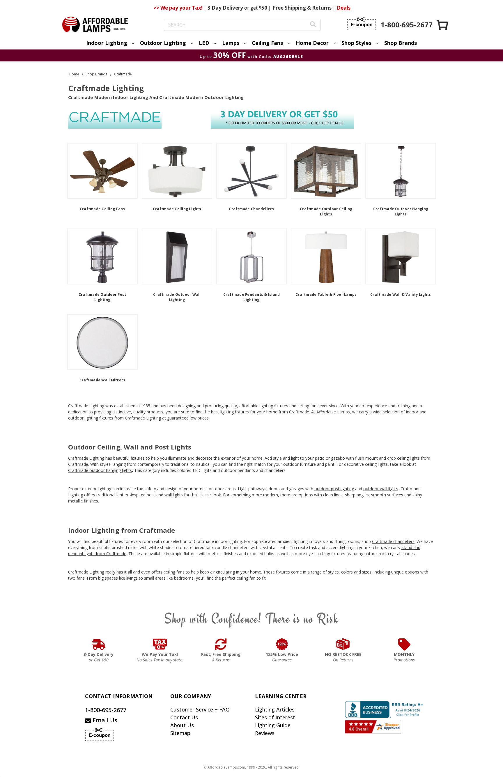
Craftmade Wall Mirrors (102, 380)
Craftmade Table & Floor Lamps (326, 294)
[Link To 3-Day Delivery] (99, 644)
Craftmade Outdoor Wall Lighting (177, 297)
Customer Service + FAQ (200, 709)
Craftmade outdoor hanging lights (100, 470)
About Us (182, 725)
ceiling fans (174, 572)
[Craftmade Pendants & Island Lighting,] (251, 256)
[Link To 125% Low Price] (282, 644)
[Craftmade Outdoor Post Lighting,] (102, 256)
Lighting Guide (273, 725)
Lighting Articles (275, 709)
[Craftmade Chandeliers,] (251, 170)
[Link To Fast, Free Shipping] (221, 644)
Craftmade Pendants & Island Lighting (251, 297)
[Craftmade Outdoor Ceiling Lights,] (326, 170)
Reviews (264, 733)
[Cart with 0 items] (442, 25)
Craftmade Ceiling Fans (102, 208)
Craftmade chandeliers (393, 541)
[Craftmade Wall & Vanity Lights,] (400, 256)
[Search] (313, 25)
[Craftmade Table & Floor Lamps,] (326, 256)
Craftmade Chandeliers (251, 208)
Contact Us (184, 717)
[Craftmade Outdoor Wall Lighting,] (177, 256)
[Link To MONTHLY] (404, 644)
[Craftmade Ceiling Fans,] (102, 170)
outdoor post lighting (334, 488)
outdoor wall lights (380, 488)
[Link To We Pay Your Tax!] (160, 644)
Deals (343, 7)
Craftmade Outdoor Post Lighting (102, 297)
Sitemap (180, 733)
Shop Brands (400, 42)
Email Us (104, 720)
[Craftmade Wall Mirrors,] (102, 342)
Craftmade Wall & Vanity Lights (400, 294)
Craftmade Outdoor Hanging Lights (400, 211)
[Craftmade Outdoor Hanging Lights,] (400, 170)
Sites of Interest (275, 717)
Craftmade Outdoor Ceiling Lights (326, 211)
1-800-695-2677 (105, 710)
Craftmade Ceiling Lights (177, 208)
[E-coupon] (361, 24)
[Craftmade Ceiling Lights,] (177, 170)
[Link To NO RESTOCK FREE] (343, 644)
